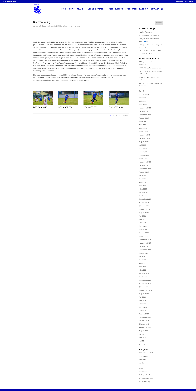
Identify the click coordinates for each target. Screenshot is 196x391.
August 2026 (144, 94)
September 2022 (145, 209)
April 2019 (142, 344)
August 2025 (144, 118)
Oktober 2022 (144, 206)
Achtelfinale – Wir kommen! (149, 35)
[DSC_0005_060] (119, 105)
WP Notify (143, 68)
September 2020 (145, 290)
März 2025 (143, 128)
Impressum (179, 1)
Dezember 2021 (145, 240)
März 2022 (143, 229)
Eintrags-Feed (144, 375)
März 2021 (142, 270)
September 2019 (145, 327)
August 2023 (144, 172)
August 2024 (144, 142)
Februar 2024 (144, 155)
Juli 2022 (142, 216)
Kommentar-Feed (146, 378)
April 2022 (143, 226)
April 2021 (142, 267)
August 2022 (144, 213)
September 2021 (145, 250)
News (72, 9)
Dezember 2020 (145, 280)
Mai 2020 (142, 304)
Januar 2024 (143, 159)
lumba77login (144, 83)
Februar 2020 (144, 314)
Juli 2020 (142, 297)
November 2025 (145, 108)
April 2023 (143, 186)
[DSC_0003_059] (93, 105)
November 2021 (145, 243)
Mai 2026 (142, 101)
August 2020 (144, 294)
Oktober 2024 (144, 138)
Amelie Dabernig (42, 26)
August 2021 (143, 253)
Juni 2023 (142, 179)
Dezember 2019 (145, 317)
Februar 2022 (144, 233)
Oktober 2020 (144, 287)
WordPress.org (144, 382)
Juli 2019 (142, 334)
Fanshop (143, 9)
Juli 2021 (142, 256)
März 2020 (143, 310)
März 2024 (143, 152)
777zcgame (143, 62)
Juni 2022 (142, 219)
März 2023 (143, 189)
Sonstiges (63, 26)
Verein (141, 363)
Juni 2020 (142, 300)
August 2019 (143, 331)
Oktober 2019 (144, 324)
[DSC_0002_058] (68, 105)
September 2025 (145, 115)
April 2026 (143, 105)
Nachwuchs (143, 356)
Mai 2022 (142, 223)
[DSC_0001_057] (43, 105)
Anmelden (143, 371)
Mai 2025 (142, 121)
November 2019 (145, 321)
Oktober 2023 (144, 165)
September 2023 (145, 169)
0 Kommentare (74, 26)
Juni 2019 (142, 338)
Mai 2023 (142, 182)
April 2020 (143, 307)
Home (63, 9)
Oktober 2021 (144, 246)
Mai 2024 (142, 145)
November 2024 (145, 135)
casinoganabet (144, 71)
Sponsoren (131, 9)
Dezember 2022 (145, 199)
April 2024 (143, 148)
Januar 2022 (143, 236)
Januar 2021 (143, 277)
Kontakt (154, 9)
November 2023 (145, 162)
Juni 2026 (142, 98)
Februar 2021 (144, 273)
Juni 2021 (142, 260)
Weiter (125, 116)
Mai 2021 (142, 263)
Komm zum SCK (116, 9)
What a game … (155, 68)
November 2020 (145, 283)
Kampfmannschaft (146, 353)
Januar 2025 (143, 132)
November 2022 (145, 202)
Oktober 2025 (144, 111)
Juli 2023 (142, 175)
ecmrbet (142, 77)
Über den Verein (96, 9)
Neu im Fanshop (145, 32)
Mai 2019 (142, 341)
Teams (80, 9)
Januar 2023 (143, 196)
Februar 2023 (144, 192)
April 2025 (143, 125)
